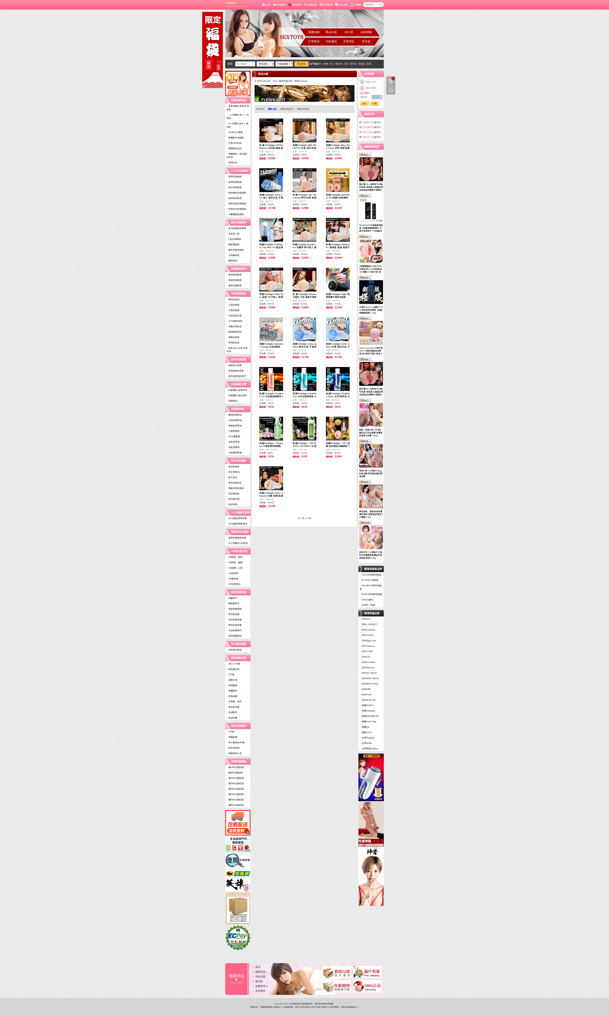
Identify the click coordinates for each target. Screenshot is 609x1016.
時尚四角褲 (232, 748)
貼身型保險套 (234, 198)
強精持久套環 (234, 365)
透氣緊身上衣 (234, 753)
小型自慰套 (232, 305)
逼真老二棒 (232, 234)
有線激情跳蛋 (234, 275)
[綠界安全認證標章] (238, 938)
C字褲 (230, 674)
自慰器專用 (232, 442)
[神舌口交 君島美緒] (371, 877)
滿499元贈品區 (234, 773)
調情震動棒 (232, 244)
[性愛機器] (371, 824)
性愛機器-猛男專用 (236, 390)
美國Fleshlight (367, 711)
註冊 (374, 103)
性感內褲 (231, 718)
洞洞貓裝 (231, 685)
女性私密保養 (234, 619)
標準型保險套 (234, 176)
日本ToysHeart (367, 630)
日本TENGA (367, 635)
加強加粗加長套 (235, 371)
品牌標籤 (366, 32)
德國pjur (365, 727)
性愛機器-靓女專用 (236, 395)
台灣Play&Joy (367, 738)
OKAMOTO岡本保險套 (371, 587)
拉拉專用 (231, 504)
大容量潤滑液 (234, 452)
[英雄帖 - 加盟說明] (238, 885)
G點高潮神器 (233, 239)
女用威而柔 (232, 255)
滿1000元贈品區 (235, 767)
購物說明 (296, 4)
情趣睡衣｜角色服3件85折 (236, 155)
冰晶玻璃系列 (234, 630)
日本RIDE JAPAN (369, 678)
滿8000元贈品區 (235, 805)
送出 (364, 103)
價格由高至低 (303, 109)
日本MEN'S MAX (369, 684)
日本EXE (365, 657)
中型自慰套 (232, 310)
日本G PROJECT (369, 624)
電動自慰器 (232, 337)
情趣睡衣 (231, 691)
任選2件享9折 (234, 143)
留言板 (366, 41)
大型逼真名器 (234, 315)
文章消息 (348, 41)
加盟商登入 (261, 986)
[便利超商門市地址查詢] (238, 844)
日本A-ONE (366, 651)
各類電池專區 (234, 650)
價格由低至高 (286, 109)
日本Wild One (367, 667)
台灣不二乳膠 (367, 605)
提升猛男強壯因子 (236, 376)
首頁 (268, 4)
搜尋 (303, 64)
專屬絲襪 (231, 737)
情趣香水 (231, 598)
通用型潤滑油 (234, 415)
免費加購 (314, 32)
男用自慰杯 (232, 299)
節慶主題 (231, 680)
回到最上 (390, 90)
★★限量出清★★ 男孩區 (237, 108)
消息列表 (260, 976)
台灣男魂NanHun (369, 748)
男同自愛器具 (234, 483)
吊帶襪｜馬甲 (234, 701)
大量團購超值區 (235, 214)
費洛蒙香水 (232, 603)
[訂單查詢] (238, 861)
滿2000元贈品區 (235, 778)
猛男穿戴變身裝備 (236, 538)
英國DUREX (367, 705)
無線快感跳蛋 (234, 280)
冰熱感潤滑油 (234, 420)
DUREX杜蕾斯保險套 (371, 594)
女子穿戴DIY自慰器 (237, 543)
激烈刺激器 (232, 466)
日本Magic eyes (368, 640)
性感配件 (231, 712)
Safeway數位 (367, 599)
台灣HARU (366, 743)
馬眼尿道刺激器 (235, 488)
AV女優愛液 (233, 436)
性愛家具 (231, 401)
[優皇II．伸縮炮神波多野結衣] (371, 778)
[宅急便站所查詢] (238, 874)
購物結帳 (281, 4)
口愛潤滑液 (232, 431)
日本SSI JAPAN (368, 673)
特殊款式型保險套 (236, 209)
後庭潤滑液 (232, 447)
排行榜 (348, 32)
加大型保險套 (234, 187)
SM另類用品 (233, 584)
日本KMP (365, 689)
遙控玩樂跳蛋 (234, 285)
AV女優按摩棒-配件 (237, 524)
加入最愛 (343, 4)
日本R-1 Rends (367, 662)
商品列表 (331, 32)
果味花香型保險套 (236, 203)
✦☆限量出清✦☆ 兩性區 (237, 125)
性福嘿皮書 (236, 4)
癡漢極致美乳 (234, 332)
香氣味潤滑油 (234, 425)
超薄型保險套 (234, 182)
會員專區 (260, 990)
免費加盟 (312, 4)
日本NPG (365, 619)
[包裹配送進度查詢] (238, 823)
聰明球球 (231, 261)
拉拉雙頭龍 (232, 493)
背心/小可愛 (233, 664)
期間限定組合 (234, 148)
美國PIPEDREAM (369, 716)
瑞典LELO (366, 732)
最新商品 (260, 971)
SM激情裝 (232, 579)
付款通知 (331, 41)
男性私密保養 (234, 625)
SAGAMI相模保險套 (370, 575)
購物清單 (390, 78)
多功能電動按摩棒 (236, 228)
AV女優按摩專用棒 (236, 518)
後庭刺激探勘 (234, 609)
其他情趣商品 (234, 636)
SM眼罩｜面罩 (234, 557)
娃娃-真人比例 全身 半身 (237, 350)
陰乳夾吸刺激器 (235, 250)
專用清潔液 (232, 614)
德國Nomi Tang (368, 721)
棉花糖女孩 (232, 669)
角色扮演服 (232, 707)
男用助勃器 (232, 342)
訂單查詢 (314, 41)
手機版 (357, 4)
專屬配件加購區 (235, 138)
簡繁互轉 (328, 4)
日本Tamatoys (367, 646)
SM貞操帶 (232, 573)
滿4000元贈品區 (235, 789)
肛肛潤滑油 (232, 472)
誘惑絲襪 (231, 696)
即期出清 (231, 162)
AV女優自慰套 (234, 321)
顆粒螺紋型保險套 (236, 193)
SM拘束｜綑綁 (234, 562)
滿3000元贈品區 (235, 783)
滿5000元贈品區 (235, 794)
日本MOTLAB (367, 700)
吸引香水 (231, 477)
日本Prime (365, 694)
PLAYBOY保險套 (369, 580)
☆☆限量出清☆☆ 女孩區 (237, 116)
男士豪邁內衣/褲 (235, 742)
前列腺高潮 (232, 499)
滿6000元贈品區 (235, 800)
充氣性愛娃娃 (234, 326)
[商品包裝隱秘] (238, 908)
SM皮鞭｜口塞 (234, 568)
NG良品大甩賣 (234, 132)
